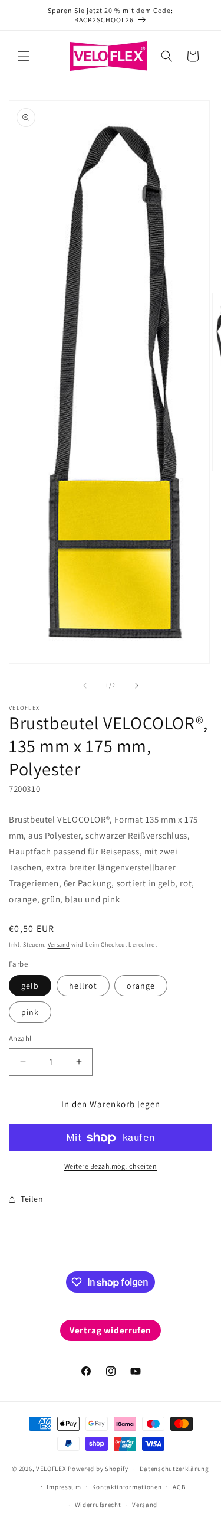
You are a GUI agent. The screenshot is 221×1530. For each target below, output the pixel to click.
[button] (24, 56)
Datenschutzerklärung (174, 1468)
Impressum (64, 1487)
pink (30, 1012)
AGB (179, 1487)
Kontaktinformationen (126, 1487)
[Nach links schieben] (85, 686)
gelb (30, 985)
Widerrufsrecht (98, 1504)
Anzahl (20, 1038)
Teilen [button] (32, 1198)
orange (141, 985)
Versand (59, 944)
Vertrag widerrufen (110, 1330)
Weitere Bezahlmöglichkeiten (110, 1166)
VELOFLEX (51, 1468)
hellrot (83, 985)
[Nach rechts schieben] (137, 686)
